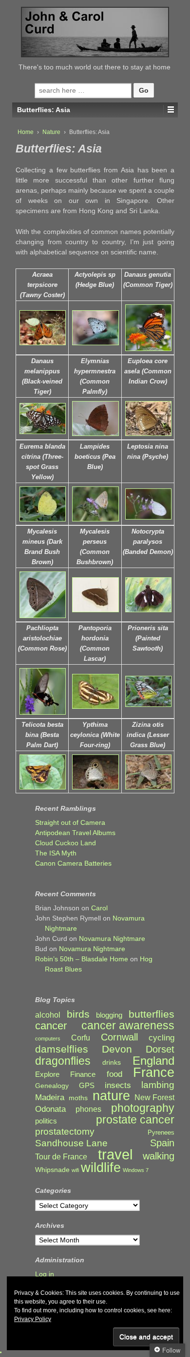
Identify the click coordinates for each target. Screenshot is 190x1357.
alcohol (47, 1015)
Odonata (50, 1109)
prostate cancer (135, 1120)
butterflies (151, 1014)
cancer (51, 1026)
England (153, 1060)
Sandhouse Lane (71, 1143)
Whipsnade (52, 1169)
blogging (109, 1015)
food (114, 1074)
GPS (87, 1085)
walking (158, 1156)
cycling (161, 1037)
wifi (75, 1170)
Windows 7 (136, 1170)
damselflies (61, 1049)
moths (78, 1098)
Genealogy (52, 1085)
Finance (82, 1074)
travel (115, 1154)
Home (26, 132)
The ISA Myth (55, 853)
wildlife (101, 1167)
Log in (44, 1274)
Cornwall (119, 1037)
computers (47, 1038)
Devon (117, 1049)
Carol (99, 908)
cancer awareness (127, 1026)
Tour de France (61, 1156)
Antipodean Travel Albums (75, 833)
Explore (47, 1074)
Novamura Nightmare (112, 938)
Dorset (160, 1049)
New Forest (154, 1097)
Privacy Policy (32, 1319)
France (153, 1073)
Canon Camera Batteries (73, 863)
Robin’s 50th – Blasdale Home (81, 959)
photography (142, 1108)
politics (46, 1121)
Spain (162, 1143)
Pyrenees (161, 1132)
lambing (157, 1085)
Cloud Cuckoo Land (65, 843)
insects (118, 1085)
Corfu (80, 1037)
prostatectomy (65, 1131)
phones (88, 1109)
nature (111, 1096)
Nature (51, 132)
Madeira (49, 1097)
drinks (111, 1062)
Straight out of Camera (70, 822)
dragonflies (63, 1061)
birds (78, 1014)
